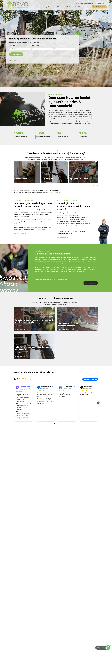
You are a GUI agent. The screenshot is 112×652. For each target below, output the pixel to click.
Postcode (12, 45)
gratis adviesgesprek (55, 192)
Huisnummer (35, 45)
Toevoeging (57, 45)
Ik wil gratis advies (91, 283)
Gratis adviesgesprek (99, 7)
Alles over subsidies (19, 233)
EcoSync (15, 60)
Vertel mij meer (61, 237)
